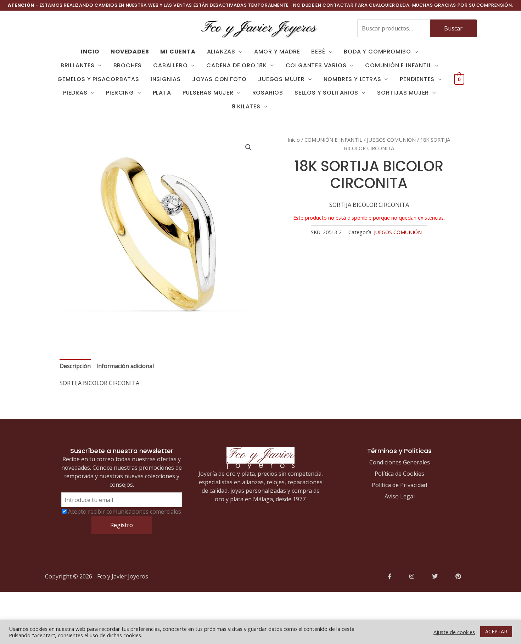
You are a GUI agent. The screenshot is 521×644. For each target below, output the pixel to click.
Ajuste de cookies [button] (454, 632)
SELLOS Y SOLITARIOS (326, 93)
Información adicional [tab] (125, 366)
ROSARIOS (267, 93)
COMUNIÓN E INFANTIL (398, 65)
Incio (90, 51)
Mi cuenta (177, 51)
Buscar (453, 28)
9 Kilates (246, 106)
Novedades (130, 51)
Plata (162, 93)
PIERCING (120, 93)
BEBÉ (318, 51)
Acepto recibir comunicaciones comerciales (124, 511)
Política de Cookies (399, 474)
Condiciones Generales (399, 462)
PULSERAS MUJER (208, 93)
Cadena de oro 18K (236, 65)
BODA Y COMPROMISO (377, 51)
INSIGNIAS (166, 79)
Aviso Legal (400, 496)
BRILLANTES (78, 65)
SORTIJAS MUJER (403, 93)
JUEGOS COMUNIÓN (391, 139)
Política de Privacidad (399, 485)
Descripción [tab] (75, 366)
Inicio (294, 139)
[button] (248, 147)
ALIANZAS (221, 51)
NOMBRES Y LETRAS (352, 79)
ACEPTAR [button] (496, 631)
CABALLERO (170, 65)
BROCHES (127, 65)
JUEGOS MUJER (281, 79)
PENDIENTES (417, 79)
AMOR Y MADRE (277, 51)
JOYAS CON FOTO (219, 79)
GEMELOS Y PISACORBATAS (98, 79)
